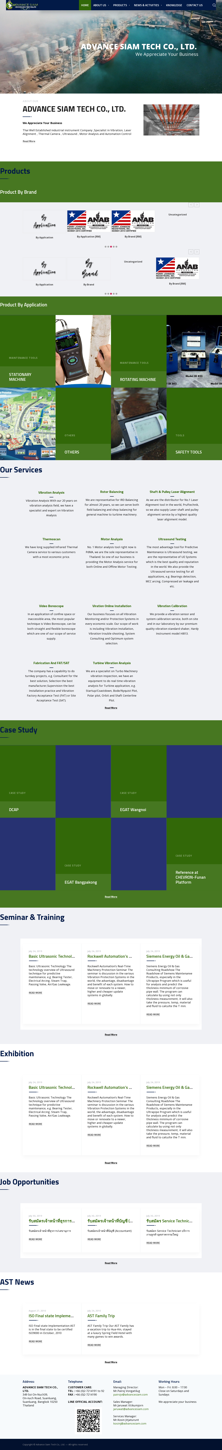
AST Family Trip (101, 1316)
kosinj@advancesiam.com (129, 1423)
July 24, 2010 (94, 1310)
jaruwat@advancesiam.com (131, 1409)
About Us (99, 5)
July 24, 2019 (35, 951)
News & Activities (146, 5)
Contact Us (195, 5)
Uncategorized (133, 214)
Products (120, 5)
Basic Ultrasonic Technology (53, 956)
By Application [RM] (44, 236)
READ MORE (35, 993)
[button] (190, 204)
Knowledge (174, 5)
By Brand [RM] (88, 236)
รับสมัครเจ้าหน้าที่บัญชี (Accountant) (119, 1221)
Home (85, 5)
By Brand (177, 237)
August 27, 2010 (37, 1310)
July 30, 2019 (35, 1215)
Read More (29, 141)
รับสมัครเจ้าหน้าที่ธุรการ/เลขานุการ (60, 1221)
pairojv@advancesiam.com (130, 1394)
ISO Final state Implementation (56, 1316)
